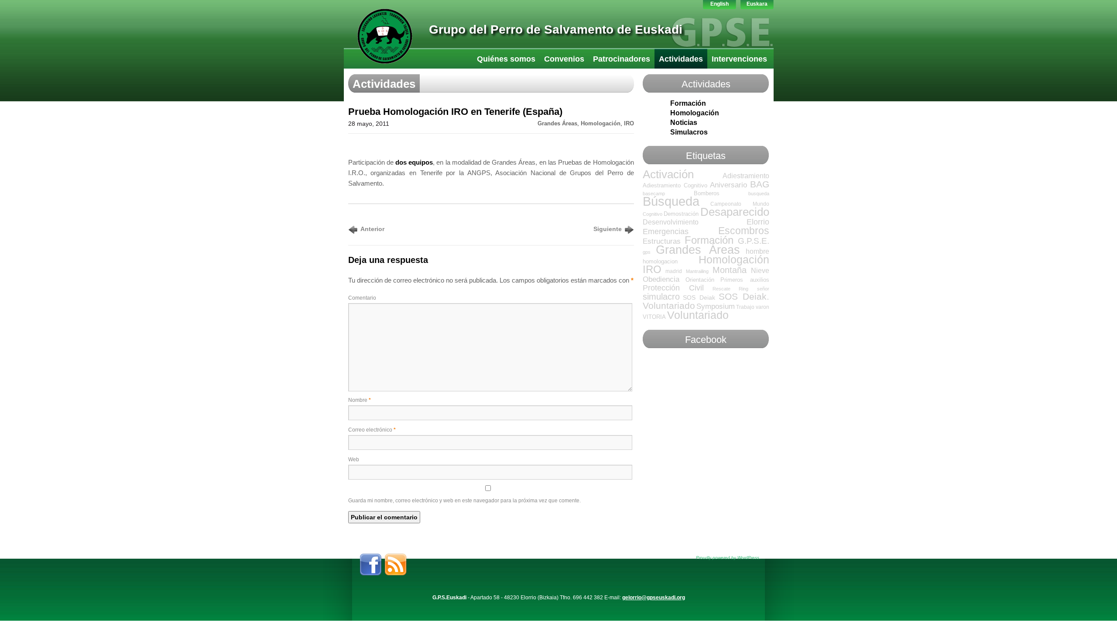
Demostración (681, 214)
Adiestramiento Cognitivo (675, 185)
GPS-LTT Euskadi (385, 36)
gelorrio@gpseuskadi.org (653, 597)
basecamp (654, 193)
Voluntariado (698, 315)
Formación (688, 103)
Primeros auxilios (744, 279)
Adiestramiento (746, 176)
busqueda (758, 193)
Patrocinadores (621, 59)
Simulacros (689, 132)
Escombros (743, 230)
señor (763, 288)
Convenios (564, 59)
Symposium (715, 306)
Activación (668, 174)
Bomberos (707, 193)
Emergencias (666, 231)
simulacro (661, 296)
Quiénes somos (506, 59)
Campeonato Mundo (739, 204)
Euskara (757, 4)
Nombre (359, 400)
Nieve (760, 270)
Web (353, 459)
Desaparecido (734, 212)
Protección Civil (673, 287)
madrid (673, 271)
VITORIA (654, 317)
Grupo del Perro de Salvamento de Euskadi (555, 29)
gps (647, 252)
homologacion (660, 261)
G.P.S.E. (753, 240)
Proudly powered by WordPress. (728, 557)
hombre (757, 251)
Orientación (699, 279)
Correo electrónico (372, 430)
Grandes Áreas (557, 124)
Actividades (681, 59)
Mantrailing (697, 271)
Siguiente (607, 228)
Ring (743, 288)
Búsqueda (671, 201)
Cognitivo (652, 214)
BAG (759, 184)
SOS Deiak (699, 297)
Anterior (372, 228)
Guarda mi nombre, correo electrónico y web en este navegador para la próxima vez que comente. (464, 501)
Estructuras (662, 241)
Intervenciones (739, 59)
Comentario (362, 298)
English (719, 4)
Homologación (600, 124)
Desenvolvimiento (671, 222)
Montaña (730, 270)
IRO (629, 124)
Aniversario (728, 185)
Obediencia (661, 279)
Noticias (683, 122)
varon (762, 307)
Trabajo (745, 307)
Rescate (721, 288)
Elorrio (758, 221)
